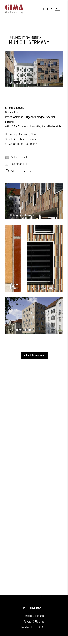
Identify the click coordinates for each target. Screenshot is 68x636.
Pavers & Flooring (34, 621)
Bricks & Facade (34, 615)
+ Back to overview (34, 355)
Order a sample (19, 157)
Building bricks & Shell (34, 627)
